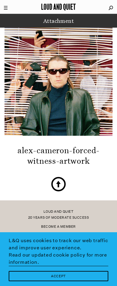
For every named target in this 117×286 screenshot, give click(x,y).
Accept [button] (58, 276)
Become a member (58, 226)
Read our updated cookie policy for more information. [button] (58, 258)
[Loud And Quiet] (58, 7)
